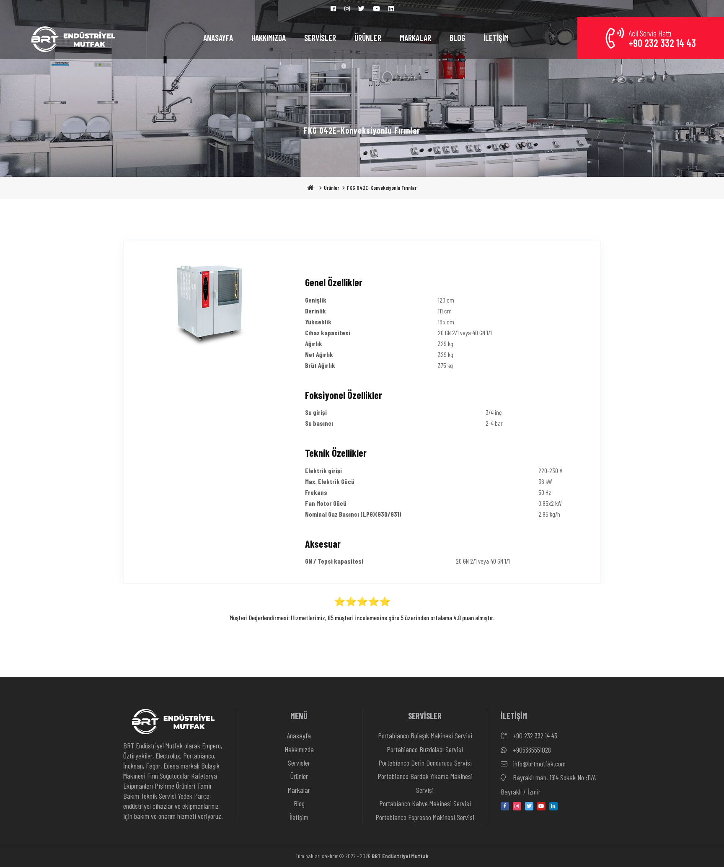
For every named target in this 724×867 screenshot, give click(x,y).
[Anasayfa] (73, 38)
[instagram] (517, 806)
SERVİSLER (320, 38)
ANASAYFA (218, 38)
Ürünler (331, 187)
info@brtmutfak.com (538, 763)
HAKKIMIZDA (268, 38)
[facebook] (505, 806)
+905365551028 (531, 749)
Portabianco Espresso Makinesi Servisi (424, 817)
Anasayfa (299, 735)
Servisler (299, 762)
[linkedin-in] (553, 806)
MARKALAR (415, 38)
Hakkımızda (299, 749)
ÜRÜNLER (367, 38)
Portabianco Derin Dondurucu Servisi (425, 762)
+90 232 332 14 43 (534, 735)
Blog (299, 803)
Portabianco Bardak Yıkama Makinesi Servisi (425, 782)
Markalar (299, 790)
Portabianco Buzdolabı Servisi (425, 749)
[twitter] (529, 806)
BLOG (457, 38)
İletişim (299, 817)
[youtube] (541, 806)
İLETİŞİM (496, 38)
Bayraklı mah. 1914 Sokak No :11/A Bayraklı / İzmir (548, 784)
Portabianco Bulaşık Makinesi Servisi (425, 735)
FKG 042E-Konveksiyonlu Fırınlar (381, 187)
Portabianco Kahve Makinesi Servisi (425, 803)
